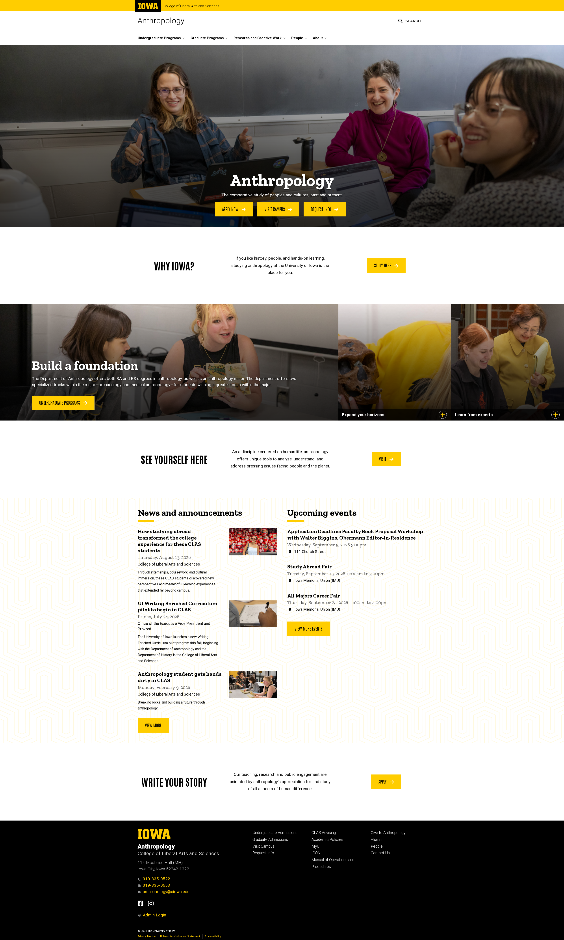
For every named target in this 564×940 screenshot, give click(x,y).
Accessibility (213, 936)
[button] (409, 21)
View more (153, 725)
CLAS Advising (324, 832)
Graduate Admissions (270, 839)
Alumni (376, 839)
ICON (316, 853)
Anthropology (161, 21)
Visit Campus (275, 209)
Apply (383, 781)
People (377, 846)
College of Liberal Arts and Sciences (191, 6)
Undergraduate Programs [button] (159, 38)
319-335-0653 (156, 885)
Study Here (383, 265)
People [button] (297, 38)
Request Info (321, 209)
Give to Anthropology (388, 832)
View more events (309, 628)
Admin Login (154, 915)
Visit (383, 459)
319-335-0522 (156, 878)
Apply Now (230, 209)
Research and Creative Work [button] (258, 38)
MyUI (316, 846)
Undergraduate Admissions (274, 832)
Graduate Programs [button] (207, 38)
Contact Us (380, 853)
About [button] (318, 38)
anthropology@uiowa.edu (166, 891)
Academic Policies (327, 839)
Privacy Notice (147, 936)
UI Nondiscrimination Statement (180, 936)
